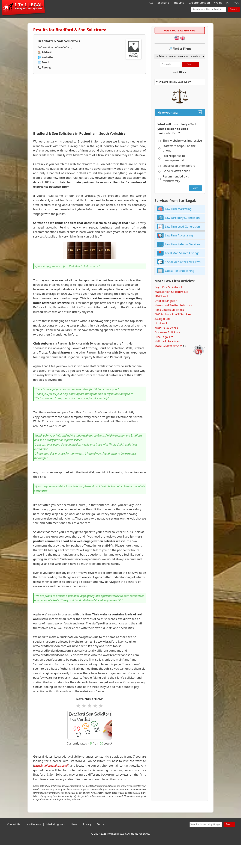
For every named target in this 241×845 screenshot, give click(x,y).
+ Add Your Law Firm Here (179, 30)
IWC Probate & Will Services (173, 314)
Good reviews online (176, 171)
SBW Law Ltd (163, 296)
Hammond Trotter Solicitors (173, 305)
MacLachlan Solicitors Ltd (171, 292)
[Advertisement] (89, 103)
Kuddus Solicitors (166, 328)
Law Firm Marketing (178, 208)
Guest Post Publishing (179, 270)
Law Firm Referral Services (182, 244)
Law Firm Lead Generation (182, 226)
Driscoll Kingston (166, 301)
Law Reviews (33, 824)
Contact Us (13, 824)
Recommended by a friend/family (176, 178)
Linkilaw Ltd (162, 323)
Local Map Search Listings (182, 253)
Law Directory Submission (182, 217)
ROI (236, 3)
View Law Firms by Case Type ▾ (173, 82)
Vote (195, 187)
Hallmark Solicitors (167, 341)
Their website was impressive (182, 141)
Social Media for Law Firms (183, 261)
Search (233, 9)
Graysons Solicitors (167, 332)
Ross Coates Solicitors (169, 310)
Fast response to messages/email (174, 158)
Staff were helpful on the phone (179, 148)
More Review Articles (168, 346)
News (74, 824)
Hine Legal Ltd (164, 337)
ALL (151, 3)
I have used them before (179, 166)
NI (227, 3)
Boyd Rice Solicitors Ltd (170, 287)
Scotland (163, 3)
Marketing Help (55, 824)
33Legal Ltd (162, 319)
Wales (218, 3)
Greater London (199, 3)
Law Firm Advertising (179, 235)
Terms (100, 824)
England (178, 3)
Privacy (87, 824)
